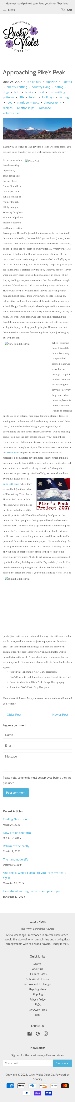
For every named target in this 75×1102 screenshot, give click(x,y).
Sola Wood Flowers (37, 979)
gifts (21, 97)
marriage (23, 102)
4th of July (34, 81)
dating (59, 87)
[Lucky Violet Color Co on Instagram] (46, 1034)
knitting (63, 97)
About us (37, 969)
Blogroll (67, 81)
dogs (6, 92)
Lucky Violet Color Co (41, 1074)
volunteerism (11, 113)
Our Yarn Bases (38, 974)
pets (36, 102)
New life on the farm (17, 832)
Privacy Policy (37, 999)
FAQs (37, 1004)
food (41, 92)
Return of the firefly (16, 846)
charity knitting (17, 87)
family (29, 92)
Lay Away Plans (37, 1009)
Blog (37, 1014)
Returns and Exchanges (37, 984)
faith (17, 92)
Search (37, 963)
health (33, 97)
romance (45, 108)
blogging (51, 81)
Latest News (37, 921)
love (9, 102)
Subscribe (62, 1063)
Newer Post (60, 714)
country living (41, 87)
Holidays (48, 97)
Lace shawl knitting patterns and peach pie (31, 891)
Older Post (14, 714)
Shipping (37, 994)
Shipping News (37, 989)
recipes (7, 108)
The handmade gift (15, 859)
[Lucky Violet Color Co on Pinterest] (38, 1034)
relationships (25, 108)
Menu (11, 9)
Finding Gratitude (15, 819)
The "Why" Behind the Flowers (37, 928)
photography (52, 102)
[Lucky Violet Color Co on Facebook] (29, 1034)
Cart (69, 10)
